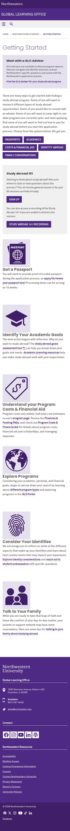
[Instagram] (14, 813)
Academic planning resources (41, 352)
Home (5, 34)
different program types (24, 490)
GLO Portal (28, 494)
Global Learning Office (23, 14)
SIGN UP (14, 199)
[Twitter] (9, 813)
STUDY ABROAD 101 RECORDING (29, 224)
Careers (7, 771)
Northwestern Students (25, 34)
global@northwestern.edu (20, 709)
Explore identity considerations (21, 559)
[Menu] (3, 24)
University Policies (12, 792)
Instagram (13, 734)
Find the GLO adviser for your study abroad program (34, 82)
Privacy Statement (12, 782)
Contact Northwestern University (19, 777)
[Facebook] (4, 813)
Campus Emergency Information (19, 766)
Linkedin (28, 734)
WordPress (35, 734)
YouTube (21, 734)
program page (21, 418)
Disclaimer (7, 819)
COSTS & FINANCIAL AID (19, 147)
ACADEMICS (33, 139)
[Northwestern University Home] (11, 4)
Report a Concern (12, 787)
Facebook (6, 734)
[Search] (11, 24)
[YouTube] (20, 813)
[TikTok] (25, 813)
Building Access (11, 761)
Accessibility (9, 756)
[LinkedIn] (30, 813)
